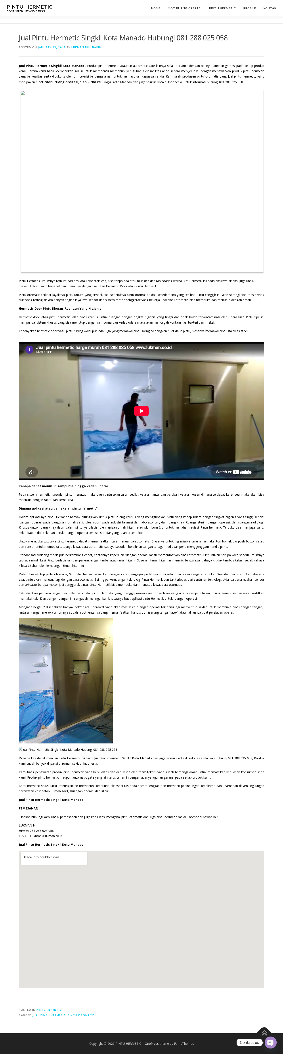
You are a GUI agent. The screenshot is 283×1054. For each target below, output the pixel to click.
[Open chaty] (271, 1042)
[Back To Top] (264, 1033)
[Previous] (28, 181)
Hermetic (62, 517)
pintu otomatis (81, 1015)
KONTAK (270, 8)
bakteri (193, 322)
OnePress (152, 1043)
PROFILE (249, 8)
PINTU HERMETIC (30, 7)
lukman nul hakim (86, 47)
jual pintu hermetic (49, 1015)
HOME (155, 8)
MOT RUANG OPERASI (185, 8)
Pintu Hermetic (222, 8)
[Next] (255, 181)
